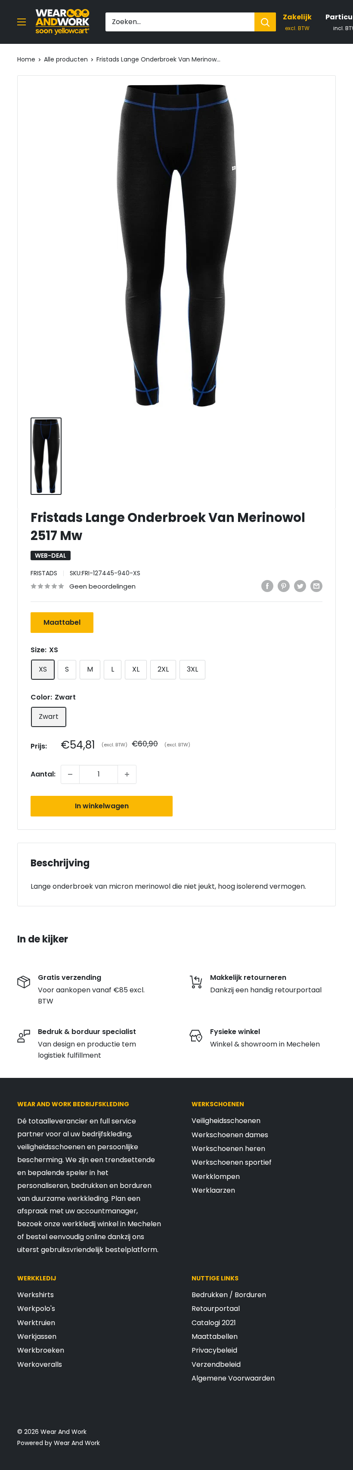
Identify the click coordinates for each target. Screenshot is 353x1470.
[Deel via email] (316, 585)
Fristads (44, 573)
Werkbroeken (40, 1350)
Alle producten (66, 59)
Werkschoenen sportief (232, 1162)
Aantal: (43, 774)
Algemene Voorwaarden (233, 1378)
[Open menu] (21, 21)
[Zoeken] (265, 21)
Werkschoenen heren (228, 1149)
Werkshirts (35, 1295)
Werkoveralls (39, 1364)
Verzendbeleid (216, 1364)
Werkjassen (36, 1336)
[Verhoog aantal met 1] (127, 774)
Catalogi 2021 (214, 1323)
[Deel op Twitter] (300, 585)
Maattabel (62, 622)
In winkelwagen (102, 806)
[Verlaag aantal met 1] (70, 774)
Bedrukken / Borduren (229, 1295)
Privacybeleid (214, 1350)
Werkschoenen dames (230, 1135)
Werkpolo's (36, 1308)
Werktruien (36, 1323)
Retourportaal (216, 1308)
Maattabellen (215, 1336)
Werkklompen (216, 1177)
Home (26, 59)
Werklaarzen (213, 1190)
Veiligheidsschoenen (226, 1121)
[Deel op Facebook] (267, 585)
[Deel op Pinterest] (284, 585)
